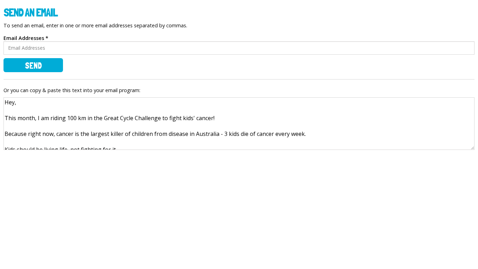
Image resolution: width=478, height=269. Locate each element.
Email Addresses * (25, 38)
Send (33, 66)
